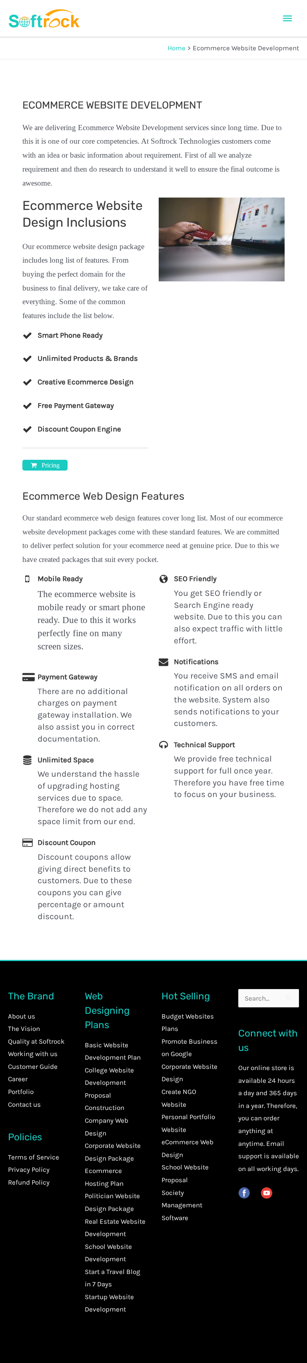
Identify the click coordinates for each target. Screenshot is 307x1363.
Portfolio (21, 1092)
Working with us (33, 1054)
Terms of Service (33, 1157)
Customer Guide (33, 1066)
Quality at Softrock (36, 1041)
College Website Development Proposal (109, 1082)
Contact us (24, 1104)
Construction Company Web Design (106, 1120)
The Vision (24, 1029)
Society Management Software (181, 1205)
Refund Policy (29, 1182)
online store (269, 1068)
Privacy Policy (29, 1169)
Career (18, 1079)
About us (21, 1016)
